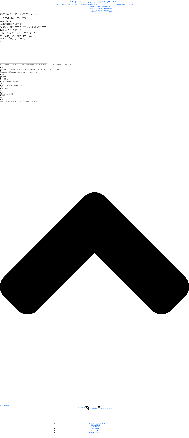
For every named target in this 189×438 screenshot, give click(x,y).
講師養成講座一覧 (92, 5)
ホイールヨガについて (82, 5)
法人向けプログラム (122, 5)
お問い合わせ (131, 5)
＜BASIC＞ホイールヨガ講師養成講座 (100, 6)
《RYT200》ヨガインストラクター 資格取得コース (103, 12)
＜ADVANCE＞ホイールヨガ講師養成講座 (101, 8)
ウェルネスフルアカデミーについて (66, 5)
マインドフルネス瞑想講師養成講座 (99, 10)
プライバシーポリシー (96, 430)
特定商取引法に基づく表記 (96, 432)
